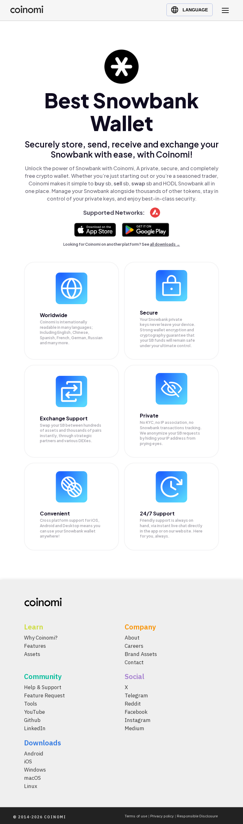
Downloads (42, 742)
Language (195, 9)
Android (33, 753)
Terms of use (136, 816)
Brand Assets (141, 653)
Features (35, 645)
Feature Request (44, 695)
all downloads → (165, 244)
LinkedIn (35, 728)
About (132, 637)
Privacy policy (162, 816)
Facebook (136, 711)
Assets (32, 653)
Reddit (133, 703)
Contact (134, 662)
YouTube (34, 711)
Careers (134, 645)
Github (32, 719)
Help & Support (42, 687)
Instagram (138, 719)
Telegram (136, 695)
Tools (30, 703)
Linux (30, 786)
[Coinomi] (27, 11)
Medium (134, 728)
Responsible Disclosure (197, 816)
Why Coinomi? (41, 637)
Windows (35, 769)
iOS (28, 761)
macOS (32, 777)
